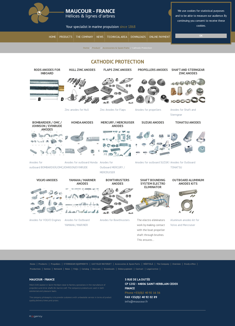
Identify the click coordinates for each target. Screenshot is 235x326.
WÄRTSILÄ (148, 264)
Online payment (159, 36)
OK (201, 36)
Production (35, 269)
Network (58, 269)
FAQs (75, 269)
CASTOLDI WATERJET (101, 264)
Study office (190, 264)
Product (96, 47)
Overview (176, 264)
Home (52, 36)
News (100, 36)
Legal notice (152, 269)
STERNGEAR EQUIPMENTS (76, 264)
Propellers (55, 264)
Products (65, 36)
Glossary (96, 269)
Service (47, 269)
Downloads (138, 36)
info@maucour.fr (136, 301)
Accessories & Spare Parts (116, 47)
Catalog (85, 269)
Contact (139, 269)
